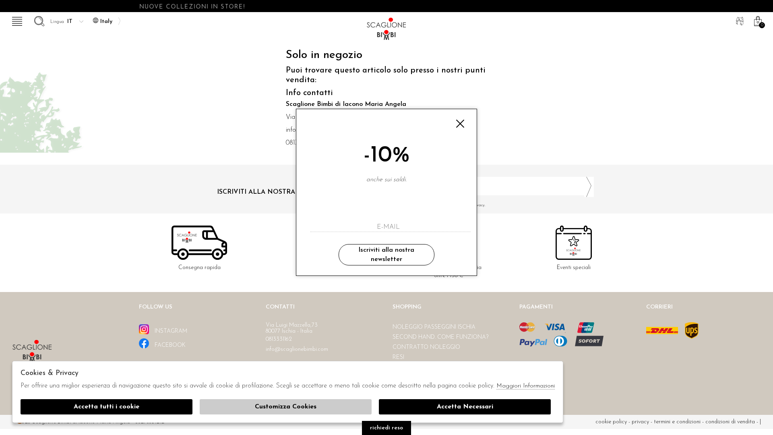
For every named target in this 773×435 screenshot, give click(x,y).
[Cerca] (38, 20)
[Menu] (16, 20)
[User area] (739, 20)
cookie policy (611, 422)
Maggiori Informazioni (525, 386)
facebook (169, 345)
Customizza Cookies (285, 407)
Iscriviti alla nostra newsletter (386, 254)
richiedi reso (386, 428)
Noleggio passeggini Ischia (434, 327)
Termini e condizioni (677, 422)
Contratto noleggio (426, 347)
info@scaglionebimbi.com (297, 349)
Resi (398, 357)
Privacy (640, 422)
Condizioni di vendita (730, 422)
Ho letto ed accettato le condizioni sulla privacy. (443, 205)
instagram (170, 331)
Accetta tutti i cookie (106, 407)
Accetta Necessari (465, 407)
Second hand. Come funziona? (440, 337)
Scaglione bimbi (386, 31)
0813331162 (279, 339)
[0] (757, 20)
